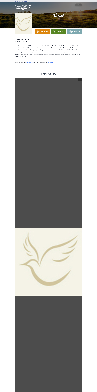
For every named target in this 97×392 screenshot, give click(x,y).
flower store (50, 62)
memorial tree (30, 62)
